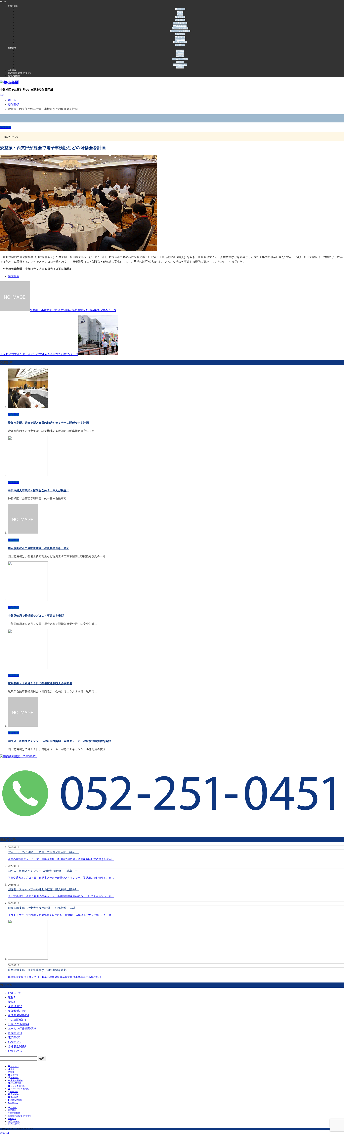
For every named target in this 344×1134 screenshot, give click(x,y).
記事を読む (13, 6)
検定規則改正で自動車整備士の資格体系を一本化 (38, 548)
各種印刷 (180, 56)
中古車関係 (181, 25)
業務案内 (12, 48)
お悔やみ (181, 45)
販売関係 (181, 34)
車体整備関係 (181, 23)
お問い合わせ (14, 76)
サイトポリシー (15, 1124)
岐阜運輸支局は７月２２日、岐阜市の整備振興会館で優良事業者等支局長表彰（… (56, 977)
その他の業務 (14, 1113)
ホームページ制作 (180, 59)
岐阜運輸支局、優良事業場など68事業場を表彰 (37, 970)
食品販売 (180, 67)
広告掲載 (180, 53)
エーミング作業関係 (181, 31)
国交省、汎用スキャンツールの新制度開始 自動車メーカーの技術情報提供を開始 (59, 741)
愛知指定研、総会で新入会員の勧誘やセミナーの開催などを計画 (48, 422)
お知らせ (181, 9)
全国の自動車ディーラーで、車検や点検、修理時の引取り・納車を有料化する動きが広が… (61, 859)
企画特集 (181, 17)
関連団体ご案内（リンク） (20, 73)
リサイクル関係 (181, 28)
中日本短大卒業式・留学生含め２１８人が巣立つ (38, 490)
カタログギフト (180, 65)
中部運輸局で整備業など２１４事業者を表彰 (36, 615)
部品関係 (181, 39)
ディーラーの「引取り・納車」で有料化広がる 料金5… (43, 852)
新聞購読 (180, 51)
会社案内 (12, 70)
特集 (181, 14)
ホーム (13, 1107)
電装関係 (181, 37)
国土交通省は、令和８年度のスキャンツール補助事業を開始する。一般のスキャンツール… (61, 896)
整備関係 (181, 20)
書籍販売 (180, 62)
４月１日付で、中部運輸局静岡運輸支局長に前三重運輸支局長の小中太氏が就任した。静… (61, 914)
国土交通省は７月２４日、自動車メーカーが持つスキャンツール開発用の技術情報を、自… (61, 877)
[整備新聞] (9, 82)
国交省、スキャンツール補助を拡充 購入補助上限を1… (43, 889)
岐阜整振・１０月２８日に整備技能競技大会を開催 (40, 683)
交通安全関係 (181, 42)
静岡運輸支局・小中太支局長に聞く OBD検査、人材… (43, 907)
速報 (181, 12)
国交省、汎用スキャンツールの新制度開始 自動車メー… (44, 870)
